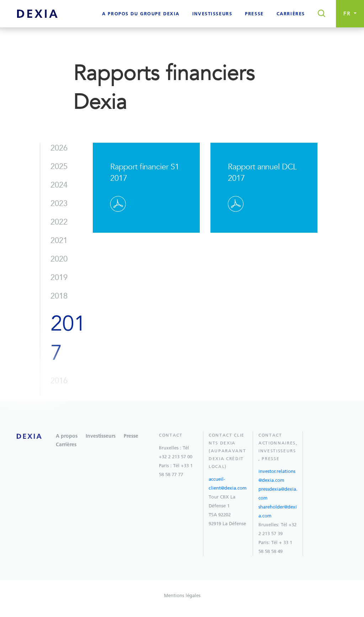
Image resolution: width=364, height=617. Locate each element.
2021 (59, 240)
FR (348, 13)
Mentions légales (182, 595)
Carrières (66, 444)
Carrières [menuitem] (291, 14)
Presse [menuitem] (254, 14)
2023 (59, 203)
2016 (59, 380)
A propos (66, 436)
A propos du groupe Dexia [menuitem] (141, 14)
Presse (131, 436)
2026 (59, 148)
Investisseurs (101, 436)
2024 (59, 185)
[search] (319, 14)
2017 (68, 338)
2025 (59, 166)
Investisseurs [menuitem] (212, 14)
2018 (59, 296)
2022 (59, 222)
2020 (59, 259)
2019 (59, 277)
